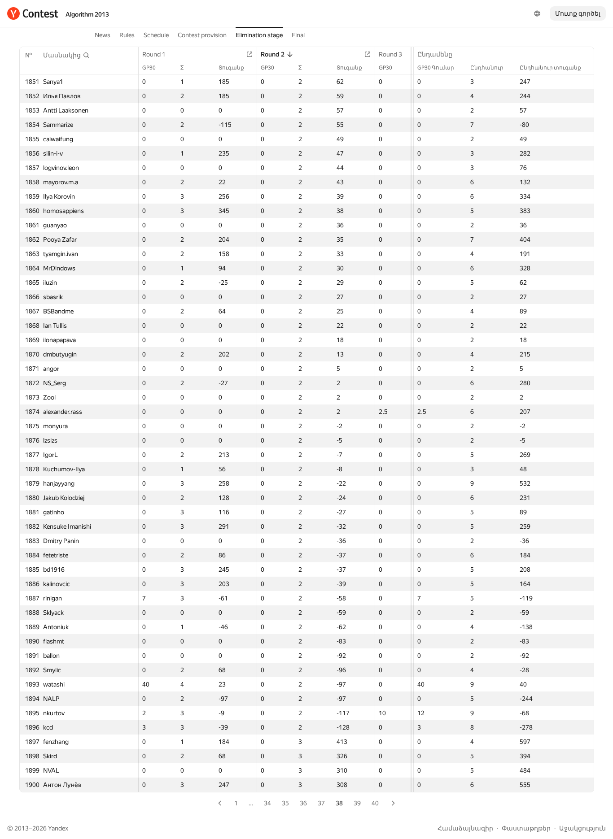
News (102, 35)
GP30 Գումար (435, 68)
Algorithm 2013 (87, 14)
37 (321, 803)
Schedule (156, 35)
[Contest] (32, 13)
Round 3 (390, 54)
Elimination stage (259, 35)
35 (285, 803)
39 (357, 803)
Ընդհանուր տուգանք (550, 68)
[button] (66, 55)
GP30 (149, 68)
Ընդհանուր (487, 68)
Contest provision (202, 35)
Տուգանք (231, 68)
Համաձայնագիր (465, 828)
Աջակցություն (582, 828)
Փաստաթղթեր (526, 828)
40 (375, 803)
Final (298, 35)
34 (267, 803)
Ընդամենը (434, 54)
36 (303, 803)
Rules (127, 35)
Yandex (58, 828)
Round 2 (273, 54)
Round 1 (154, 54)
